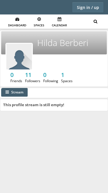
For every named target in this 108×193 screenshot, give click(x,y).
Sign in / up (88, 7)
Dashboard (17, 25)
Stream (17, 92)
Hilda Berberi (62, 43)
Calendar (59, 25)
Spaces (39, 25)
